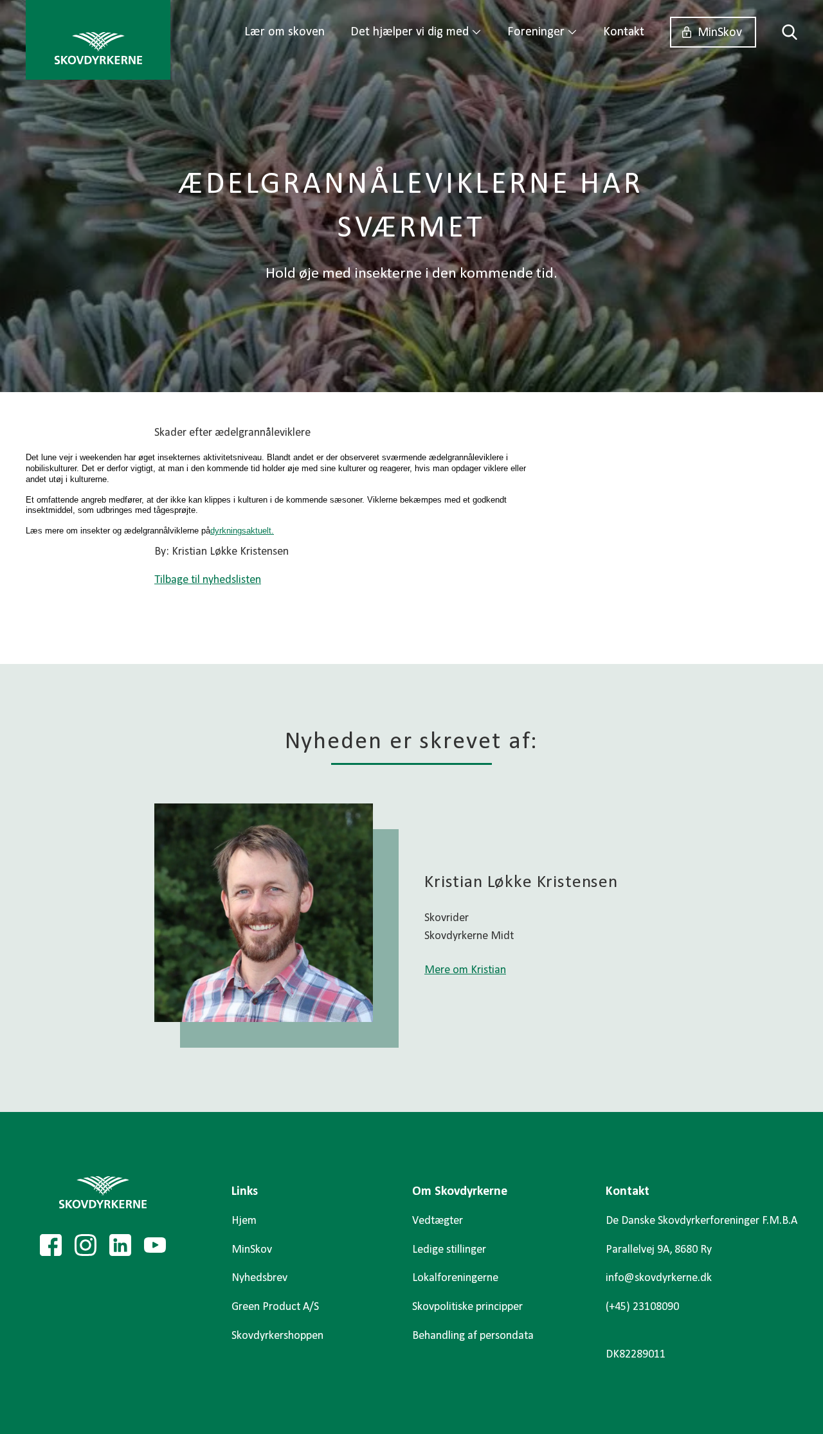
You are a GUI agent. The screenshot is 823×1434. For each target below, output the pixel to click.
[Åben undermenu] (476, 32)
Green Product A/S (275, 1307)
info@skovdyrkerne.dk (659, 1278)
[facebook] (50, 1245)
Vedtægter (437, 1221)
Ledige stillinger (449, 1250)
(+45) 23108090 (642, 1307)
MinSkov (720, 32)
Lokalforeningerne (455, 1278)
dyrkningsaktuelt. (242, 530)
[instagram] (85, 1245)
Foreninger (536, 32)
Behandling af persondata (473, 1336)
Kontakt (623, 32)
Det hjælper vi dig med (409, 32)
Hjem (244, 1221)
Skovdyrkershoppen (277, 1336)
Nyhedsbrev (259, 1278)
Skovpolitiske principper (467, 1307)
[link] (98, 40)
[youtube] (155, 1245)
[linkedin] (120, 1245)
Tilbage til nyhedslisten (207, 580)
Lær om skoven (284, 32)
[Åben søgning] (783, 32)
